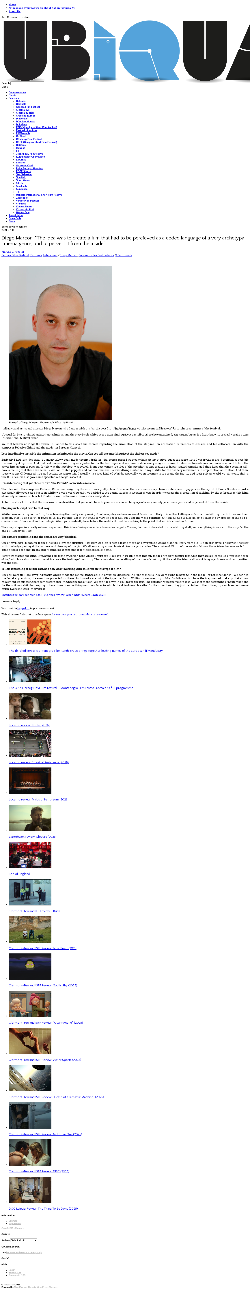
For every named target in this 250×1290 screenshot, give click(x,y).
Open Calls (15, 218)
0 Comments (123, 255)
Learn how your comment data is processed (80, 614)
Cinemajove (22, 109)
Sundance (21, 189)
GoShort (21, 136)
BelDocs (20, 101)
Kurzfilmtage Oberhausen (30, 156)
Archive (5, 1240)
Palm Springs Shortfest (29, 168)
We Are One (22, 212)
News (12, 221)
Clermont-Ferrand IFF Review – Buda (34, 911)
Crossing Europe (25, 115)
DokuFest (21, 124)
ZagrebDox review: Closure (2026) (33, 837)
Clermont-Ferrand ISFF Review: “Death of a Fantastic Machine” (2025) (56, 1097)
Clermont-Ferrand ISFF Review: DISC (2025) (39, 1171)
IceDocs (20, 148)
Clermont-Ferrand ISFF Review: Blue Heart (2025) (43, 948)
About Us (14, 11)
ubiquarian (9, 1284)
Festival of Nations (26, 130)
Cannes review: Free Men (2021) (22, 595)
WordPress (20, 1287)
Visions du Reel (25, 209)
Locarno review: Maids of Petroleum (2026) (38, 799)
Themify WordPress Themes (42, 1287)
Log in (12, 1270)
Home (12, 4)
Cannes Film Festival (28, 107)
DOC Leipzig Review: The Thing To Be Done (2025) (43, 1208)
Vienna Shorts (24, 206)
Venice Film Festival (27, 200)
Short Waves (23, 180)
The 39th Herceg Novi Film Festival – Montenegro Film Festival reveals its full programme (71, 688)
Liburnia (21, 159)
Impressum (15, 1223)
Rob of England (19, 874)
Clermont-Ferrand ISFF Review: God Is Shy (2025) (43, 985)
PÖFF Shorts (23, 171)
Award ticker (16, 215)
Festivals (14, 98)
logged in (23, 608)
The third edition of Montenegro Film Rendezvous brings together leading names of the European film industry (86, 651)
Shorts (12, 95)
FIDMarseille (23, 133)
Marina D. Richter (12, 251)
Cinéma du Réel (25, 112)
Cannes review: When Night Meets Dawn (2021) (75, 595)
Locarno (20, 162)
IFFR (18, 151)
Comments (17, 1275)
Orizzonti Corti (24, 165)
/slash (19, 183)
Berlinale (21, 104)
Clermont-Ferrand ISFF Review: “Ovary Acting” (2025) (46, 1023)
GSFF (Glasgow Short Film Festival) (36, 142)
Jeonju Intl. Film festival (30, 153)
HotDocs (21, 145)
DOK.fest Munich (25, 121)
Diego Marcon (68, 255)
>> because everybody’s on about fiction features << (41, 7)
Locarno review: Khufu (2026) (29, 725)
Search (5, 83)
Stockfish (21, 186)
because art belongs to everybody (24, 1252)
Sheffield (21, 177)
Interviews (50, 255)
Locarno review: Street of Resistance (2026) (39, 762)
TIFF (18, 192)
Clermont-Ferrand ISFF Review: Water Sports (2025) (45, 1060)
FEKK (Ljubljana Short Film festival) (36, 127)
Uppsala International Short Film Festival (39, 194)
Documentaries (17, 92)
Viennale (21, 203)
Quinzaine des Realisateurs (96, 255)
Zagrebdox (22, 197)
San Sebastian (24, 174)
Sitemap (13, 1221)
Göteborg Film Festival (29, 139)
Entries (15, 1272)
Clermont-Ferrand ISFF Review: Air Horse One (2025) (45, 1134)
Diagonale (21, 118)
